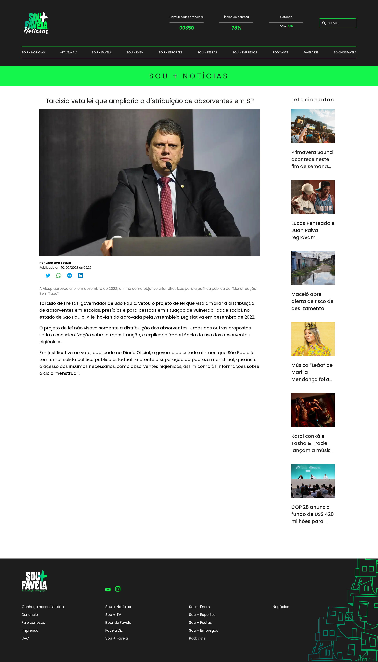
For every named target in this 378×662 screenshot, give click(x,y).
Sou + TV (113, 614)
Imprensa (30, 630)
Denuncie (30, 614)
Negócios (281, 606)
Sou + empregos (245, 52)
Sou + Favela (116, 638)
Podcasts (280, 52)
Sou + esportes (170, 52)
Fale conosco (33, 622)
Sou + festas (207, 52)
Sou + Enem (199, 606)
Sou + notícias (33, 52)
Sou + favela (101, 52)
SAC (25, 638)
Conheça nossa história (43, 606)
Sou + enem (135, 52)
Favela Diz (311, 52)
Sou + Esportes (202, 614)
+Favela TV (68, 52)
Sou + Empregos (203, 630)
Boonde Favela (345, 52)
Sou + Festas (200, 622)
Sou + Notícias (118, 606)
